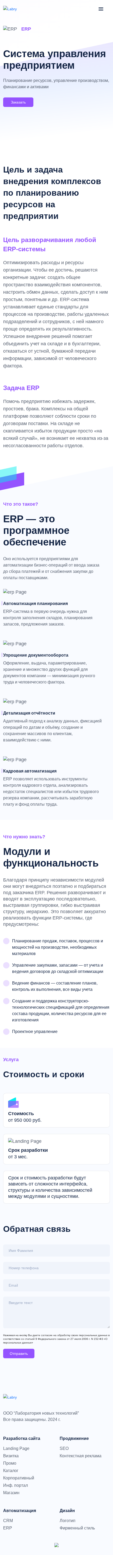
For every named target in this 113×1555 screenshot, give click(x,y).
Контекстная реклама (80, 1456)
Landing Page (16, 1448)
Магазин (11, 1493)
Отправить (19, 1353)
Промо (9, 1463)
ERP (7, 1528)
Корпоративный (18, 1478)
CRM (8, 1521)
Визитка (11, 1456)
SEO (64, 1448)
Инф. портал (15, 1485)
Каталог (10, 1471)
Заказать (18, 102)
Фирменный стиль (77, 1528)
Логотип (67, 1521)
